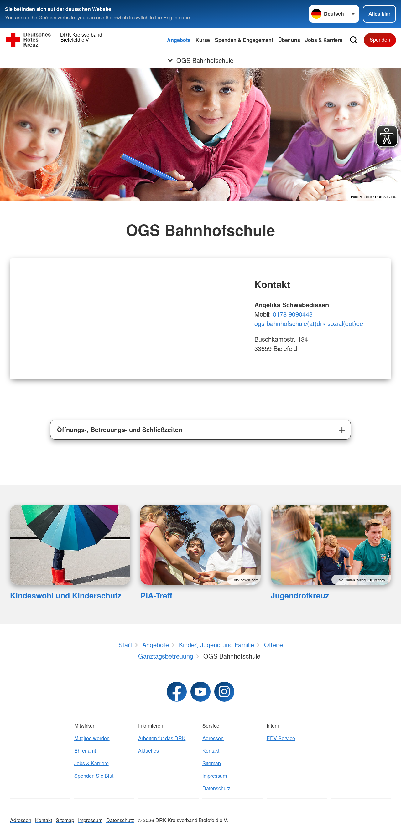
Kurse (202, 39)
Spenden (380, 39)
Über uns (289, 39)
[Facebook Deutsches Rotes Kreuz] (177, 692)
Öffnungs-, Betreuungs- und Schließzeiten (119, 429)
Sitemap (211, 763)
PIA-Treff (156, 595)
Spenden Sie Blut (93, 775)
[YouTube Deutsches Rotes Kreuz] (200, 692)
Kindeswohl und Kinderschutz (65, 595)
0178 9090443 (293, 313)
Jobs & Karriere (323, 39)
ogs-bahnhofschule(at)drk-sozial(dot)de (308, 323)
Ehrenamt (85, 750)
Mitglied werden (92, 738)
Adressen (213, 738)
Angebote (178, 39)
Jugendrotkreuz (300, 595)
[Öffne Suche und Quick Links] (354, 40)
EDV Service (281, 738)
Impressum (214, 775)
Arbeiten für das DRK (161, 738)
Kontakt (210, 750)
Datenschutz (216, 788)
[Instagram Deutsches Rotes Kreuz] (224, 692)
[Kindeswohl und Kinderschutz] (70, 545)
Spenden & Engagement (244, 39)
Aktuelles (148, 750)
